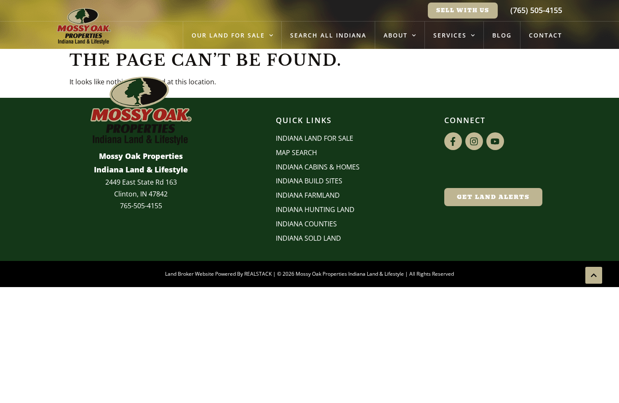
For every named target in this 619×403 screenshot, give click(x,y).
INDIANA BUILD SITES (309, 180)
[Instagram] (474, 141)
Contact (545, 35)
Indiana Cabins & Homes (318, 167)
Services (450, 35)
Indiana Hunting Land (315, 209)
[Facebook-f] (453, 141)
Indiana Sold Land (308, 238)
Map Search (296, 152)
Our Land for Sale (228, 35)
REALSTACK (258, 273)
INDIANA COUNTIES (306, 223)
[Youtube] (495, 141)
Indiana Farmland (308, 195)
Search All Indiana (328, 35)
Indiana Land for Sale (314, 138)
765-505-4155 (141, 205)
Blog (502, 35)
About (396, 35)
